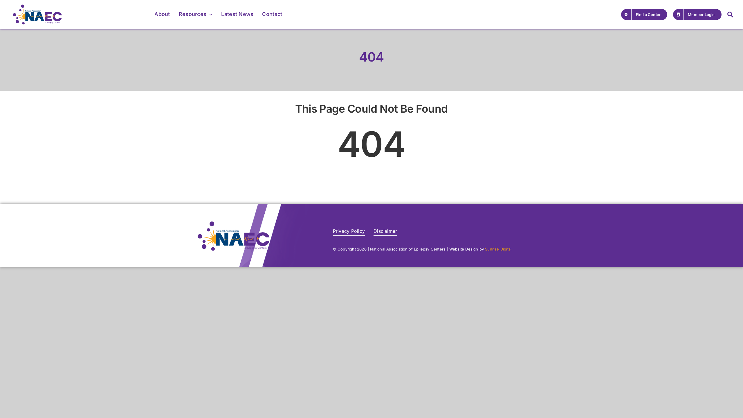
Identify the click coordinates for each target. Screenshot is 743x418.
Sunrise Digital (498, 249)
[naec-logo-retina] (233, 223)
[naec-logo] (37, 7)
